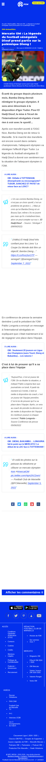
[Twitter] (16, 618)
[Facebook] (8, 618)
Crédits (10, 650)
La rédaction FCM (9, 48)
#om (13, 471)
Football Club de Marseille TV (14, 707)
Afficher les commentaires (24, 592)
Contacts (11, 641)
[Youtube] (39, 618)
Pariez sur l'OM (38, 3)
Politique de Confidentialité (13, 661)
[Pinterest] (24, 618)
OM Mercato (34, 666)
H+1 (10, 713)
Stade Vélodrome (36, 748)
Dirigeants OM (35, 656)
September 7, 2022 (20, 263)
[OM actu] (23, 3)
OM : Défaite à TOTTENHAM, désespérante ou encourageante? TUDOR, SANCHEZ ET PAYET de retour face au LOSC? (24, 182)
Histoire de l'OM (35, 636)
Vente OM (33, 681)
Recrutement (12, 672)
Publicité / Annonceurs (12, 667)
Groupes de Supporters (33, 739)
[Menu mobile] (4, 4)
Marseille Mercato (36, 742)
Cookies (11, 646)
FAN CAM (12, 701)
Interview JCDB (15, 718)
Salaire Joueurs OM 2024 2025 (35, 671)
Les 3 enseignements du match (14, 724)
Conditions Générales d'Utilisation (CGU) (12, 634)
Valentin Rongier (36, 677)
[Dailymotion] (31, 618)
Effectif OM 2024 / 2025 (36, 661)
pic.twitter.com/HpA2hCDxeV (25, 475)
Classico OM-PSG (16, 739)
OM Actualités (11, 24)
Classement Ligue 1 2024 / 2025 (25, 736)
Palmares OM (14, 745)
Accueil (4, 24)
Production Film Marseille (18, 748)
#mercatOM (23, 471)
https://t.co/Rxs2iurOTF (22, 255)
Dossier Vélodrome (13, 696)
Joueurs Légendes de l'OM (18, 742)
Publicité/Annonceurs (35, 756)
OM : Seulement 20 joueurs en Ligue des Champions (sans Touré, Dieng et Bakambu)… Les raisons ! (26, 353)
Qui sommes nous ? (34, 641)
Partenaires (26, 745)
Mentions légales (14, 756)
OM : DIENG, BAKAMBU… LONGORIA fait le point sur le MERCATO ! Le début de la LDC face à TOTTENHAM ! (26, 444)
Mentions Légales (11, 655)
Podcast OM (37, 745)
